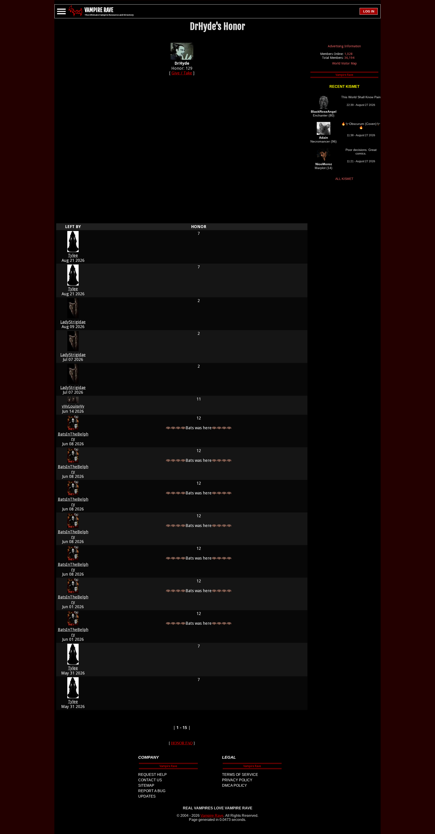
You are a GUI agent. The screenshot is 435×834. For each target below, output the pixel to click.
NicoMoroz (323, 164)
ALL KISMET (344, 179)
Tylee (73, 255)
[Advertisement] (182, 152)
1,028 (348, 54)
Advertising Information (344, 46)
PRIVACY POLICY (237, 780)
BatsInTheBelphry (73, 436)
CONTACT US (150, 780)
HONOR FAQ (182, 743)
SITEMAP (146, 785)
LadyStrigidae (73, 321)
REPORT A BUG (151, 791)
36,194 (349, 58)
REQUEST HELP (152, 775)
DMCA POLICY (234, 785)
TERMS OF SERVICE (240, 775)
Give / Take (182, 73)
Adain (323, 137)
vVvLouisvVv (73, 406)
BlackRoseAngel (323, 111)
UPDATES (147, 796)
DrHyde (181, 63)
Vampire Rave (212, 815)
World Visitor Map (344, 63)
